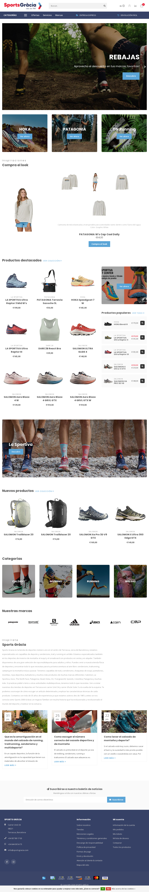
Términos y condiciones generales (92, 838)
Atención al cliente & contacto (89, 860)
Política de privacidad (86, 847)
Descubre (131, 76)
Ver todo (137, 313)
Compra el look (99, 244)
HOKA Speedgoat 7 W (82, 301)
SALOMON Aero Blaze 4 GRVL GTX (49, 398)
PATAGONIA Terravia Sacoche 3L (50, 301)
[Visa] (105, 878)
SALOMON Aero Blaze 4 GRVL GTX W (83, 398)
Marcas (59, 15)
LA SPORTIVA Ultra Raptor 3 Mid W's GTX (16, 303)
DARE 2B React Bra (49, 348)
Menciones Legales (85, 834)
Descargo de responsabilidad (90, 842)
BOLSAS (117, 566)
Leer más (10, 765)
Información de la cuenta (124, 825)
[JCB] (87, 878)
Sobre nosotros (84, 825)
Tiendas (80, 829)
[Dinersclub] (70, 878)
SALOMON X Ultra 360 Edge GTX (130, 536)
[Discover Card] (79, 878)
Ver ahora (24, 136)
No (108, 889)
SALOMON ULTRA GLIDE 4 (83, 350)
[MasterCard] (96, 878)
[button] (4, 66)
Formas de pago (84, 851)
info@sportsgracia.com (18, 850)
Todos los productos (122, 847)
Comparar (117, 842)
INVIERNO (43, 566)
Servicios (47, 15)
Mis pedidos (118, 829)
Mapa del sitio (83, 865)
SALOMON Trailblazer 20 (18, 534)
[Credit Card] (52, 878)
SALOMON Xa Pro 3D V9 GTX (93, 536)
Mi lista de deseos (121, 838)
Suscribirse (117, 799)
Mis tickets (117, 834)
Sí (103, 889)
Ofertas (35, 15)
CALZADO (6, 566)
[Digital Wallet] (61, 878)
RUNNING (81, 566)
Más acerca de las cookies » (123, 889)
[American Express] (44, 878)
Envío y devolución (85, 856)
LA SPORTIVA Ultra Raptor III (16, 350)
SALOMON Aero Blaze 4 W (16, 398)
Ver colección (52, 261)
